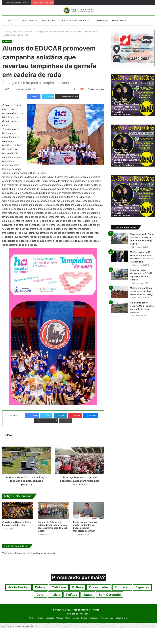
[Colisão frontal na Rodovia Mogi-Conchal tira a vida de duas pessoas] (119, 307)
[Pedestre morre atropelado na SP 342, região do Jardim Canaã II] (119, 274)
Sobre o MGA (119, 20)
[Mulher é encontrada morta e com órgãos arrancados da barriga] (119, 292)
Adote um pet (18, 587)
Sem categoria (110, 595)
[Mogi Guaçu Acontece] (78, 10)
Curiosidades (99, 587)
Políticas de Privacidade (78, 613)
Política (22, 20)
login (25, 553)
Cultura (45, 20)
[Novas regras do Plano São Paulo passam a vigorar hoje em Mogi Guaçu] (119, 238)
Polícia (12, 20)
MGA (7, 89)
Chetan (17, 626)
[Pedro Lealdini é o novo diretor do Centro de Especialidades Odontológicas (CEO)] (88, 510)
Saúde (73, 20)
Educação (84, 20)
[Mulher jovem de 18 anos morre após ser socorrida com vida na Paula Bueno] (119, 256)
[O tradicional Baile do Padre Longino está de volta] (17, 510)
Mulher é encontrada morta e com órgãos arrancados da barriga (141, 291)
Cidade (64, 20)
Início (7, 31)
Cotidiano (16, 31)
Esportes (34, 20)
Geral (55, 20)
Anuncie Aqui (102, 20)
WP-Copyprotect (28, 626)
